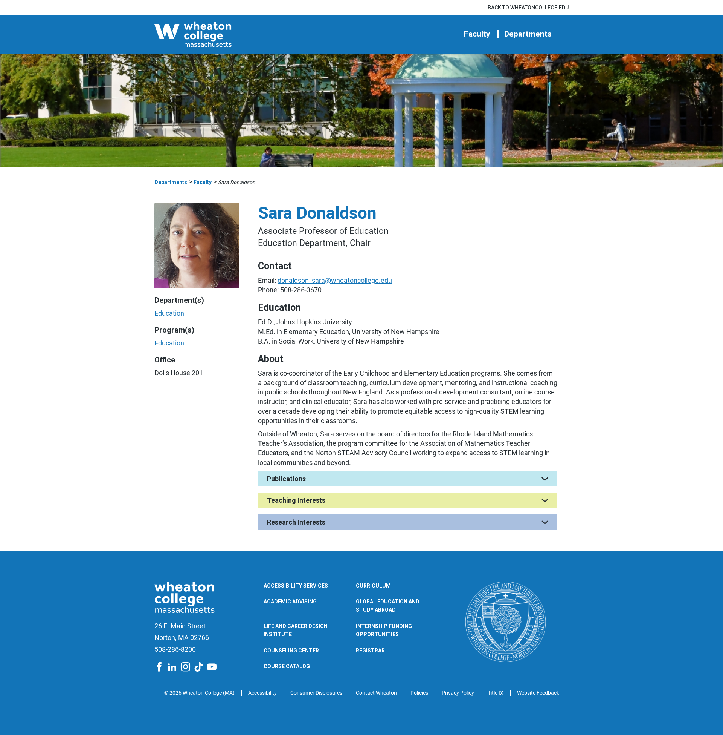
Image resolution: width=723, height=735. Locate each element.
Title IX (495, 693)
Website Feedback (538, 693)
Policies (419, 693)
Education (169, 313)
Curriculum (373, 586)
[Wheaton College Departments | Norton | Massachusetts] (216, 34)
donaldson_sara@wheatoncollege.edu (335, 280)
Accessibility (262, 693)
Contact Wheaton (376, 693)
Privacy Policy (458, 693)
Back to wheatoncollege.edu (528, 8)
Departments (528, 34)
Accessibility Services (296, 586)
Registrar (370, 651)
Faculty (477, 34)
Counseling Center (291, 651)
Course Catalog (287, 666)
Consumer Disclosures (316, 693)
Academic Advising (290, 601)
